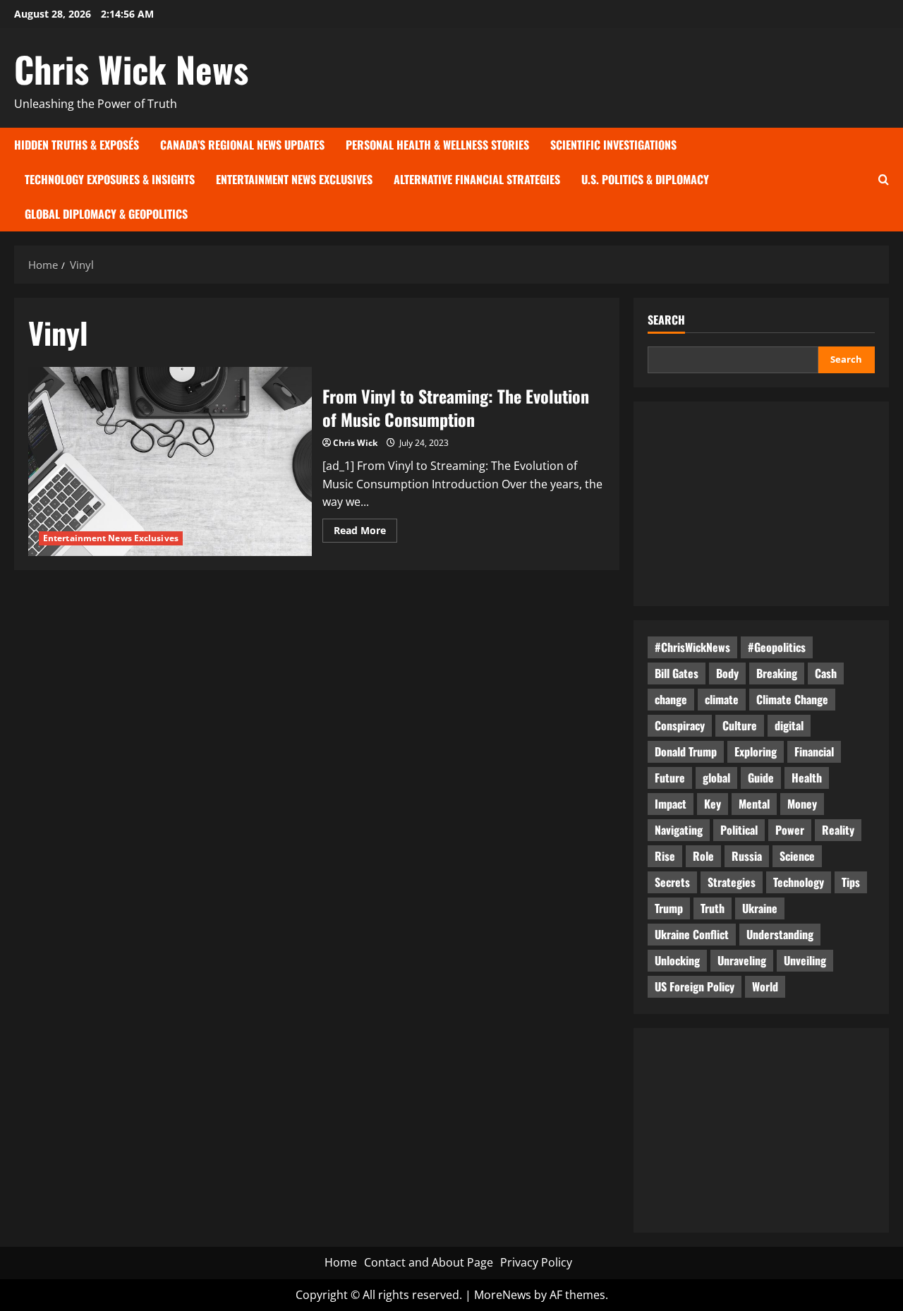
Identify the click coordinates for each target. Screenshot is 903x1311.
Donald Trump (686, 751)
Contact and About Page (428, 1262)
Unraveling (741, 960)
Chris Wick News (131, 68)
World (765, 986)
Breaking (776, 673)
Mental (754, 803)
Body (727, 673)
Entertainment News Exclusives (294, 179)
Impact (670, 803)
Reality (838, 829)
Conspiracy (680, 725)
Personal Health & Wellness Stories (437, 144)
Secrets (672, 882)
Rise (665, 855)
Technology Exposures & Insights (110, 179)
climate (722, 699)
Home (341, 1262)
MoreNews (502, 1295)
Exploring (755, 751)
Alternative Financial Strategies (477, 179)
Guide (761, 777)
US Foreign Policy (694, 986)
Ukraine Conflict (692, 934)
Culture (739, 725)
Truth (713, 908)
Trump (669, 908)
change (671, 699)
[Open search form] (883, 179)
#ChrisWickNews (692, 647)
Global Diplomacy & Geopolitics (106, 213)
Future (670, 777)
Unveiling (805, 960)
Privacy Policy (536, 1262)
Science (797, 855)
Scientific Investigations (613, 144)
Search (666, 320)
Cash (826, 673)
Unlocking (677, 960)
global (716, 777)
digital (789, 725)
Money (802, 803)
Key (712, 803)
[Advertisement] (761, 504)
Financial (814, 751)
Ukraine (759, 908)
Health (807, 777)
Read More (365, 533)
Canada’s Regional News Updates (242, 144)
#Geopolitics (777, 647)
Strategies (732, 882)
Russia (747, 855)
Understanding (779, 934)
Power (789, 829)
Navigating (679, 829)
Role (703, 855)
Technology (798, 882)
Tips (851, 882)
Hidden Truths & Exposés (76, 144)
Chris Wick (355, 443)
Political (739, 829)
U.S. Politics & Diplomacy (645, 179)
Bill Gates (676, 673)
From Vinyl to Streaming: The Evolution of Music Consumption (170, 461)
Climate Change (792, 699)
